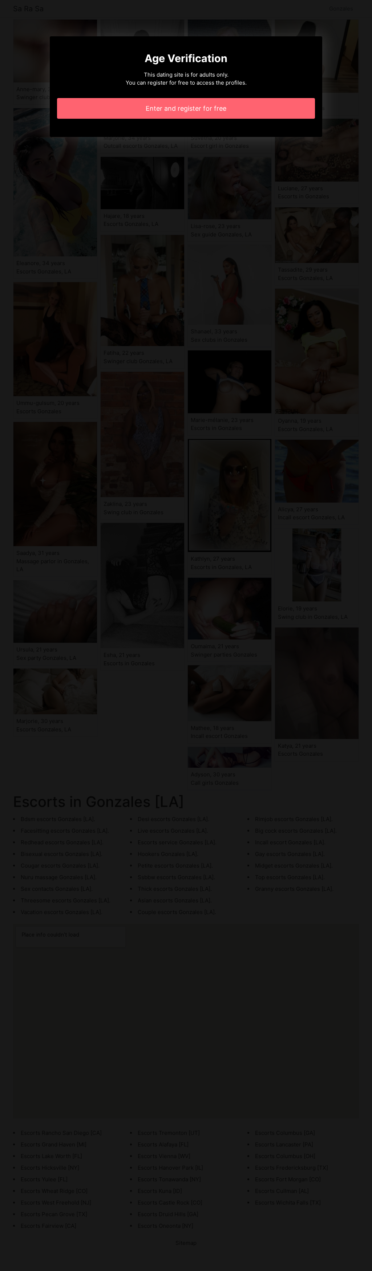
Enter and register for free (186, 108)
